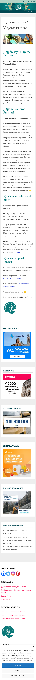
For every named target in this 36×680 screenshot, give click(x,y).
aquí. (18, 252)
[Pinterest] (29, 1)
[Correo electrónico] (34, 1)
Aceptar (18, 665)
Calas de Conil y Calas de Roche (15, 534)
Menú (32, 12)
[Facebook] (24, 1)
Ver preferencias (18, 676)
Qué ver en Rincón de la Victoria (15, 530)
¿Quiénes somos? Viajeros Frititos (13, 587)
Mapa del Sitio (6, 599)
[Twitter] (8, 573)
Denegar (18, 671)
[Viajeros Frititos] (18, 7)
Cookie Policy (6, 596)
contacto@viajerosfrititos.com (14, 278)
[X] (26, 1)
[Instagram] (31, 1)
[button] (33, 647)
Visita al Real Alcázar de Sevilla (15, 537)
